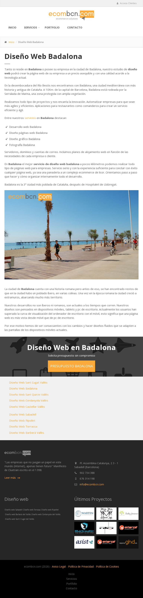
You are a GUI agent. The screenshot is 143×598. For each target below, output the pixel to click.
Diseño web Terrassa (32, 509)
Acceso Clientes (127, 3)
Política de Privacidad (81, 566)
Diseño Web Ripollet (22, 420)
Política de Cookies (107, 566)
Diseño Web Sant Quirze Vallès (29, 394)
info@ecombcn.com (92, 484)
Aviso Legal (59, 566)
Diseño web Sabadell (14, 509)
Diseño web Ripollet (50, 509)
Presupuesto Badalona (71, 366)
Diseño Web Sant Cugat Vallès (28, 382)
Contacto (74, 27)
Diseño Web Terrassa (23, 426)
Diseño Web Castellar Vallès (27, 406)
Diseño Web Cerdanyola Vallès (28, 400)
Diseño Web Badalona (23, 388)
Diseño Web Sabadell (22, 414)
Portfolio (52, 27)
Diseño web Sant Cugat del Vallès (19, 519)
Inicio (12, 27)
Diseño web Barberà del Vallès (18, 514)
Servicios (30, 27)
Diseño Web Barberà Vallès (26, 432)
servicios (30, 118)
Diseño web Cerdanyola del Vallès (45, 514)
